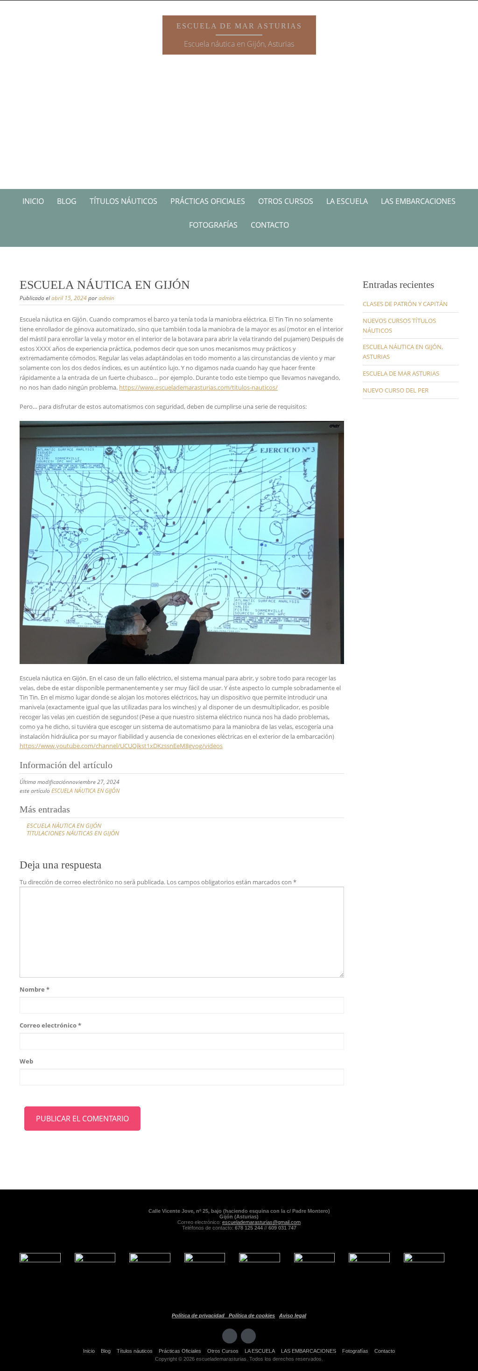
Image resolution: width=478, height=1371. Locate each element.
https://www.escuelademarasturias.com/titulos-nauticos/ (198, 387)
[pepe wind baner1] (204, 1273)
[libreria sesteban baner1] (149, 1273)
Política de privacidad (200, 1315)
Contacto (270, 225)
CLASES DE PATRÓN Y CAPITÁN (405, 304)
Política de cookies (252, 1315)
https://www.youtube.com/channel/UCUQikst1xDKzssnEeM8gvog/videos (121, 745)
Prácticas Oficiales (207, 201)
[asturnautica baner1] (369, 1273)
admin (106, 298)
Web (26, 1061)
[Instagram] (248, 1336)
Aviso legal (292, 1315)
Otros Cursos (285, 201)
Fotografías (213, 225)
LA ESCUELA (347, 201)
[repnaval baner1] (314, 1273)
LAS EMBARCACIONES (418, 201)
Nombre (34, 989)
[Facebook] (229, 1336)
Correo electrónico (50, 1025)
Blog (67, 201)
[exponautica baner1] (424, 1273)
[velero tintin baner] (40, 1273)
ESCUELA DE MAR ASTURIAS (401, 373)
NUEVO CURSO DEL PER (396, 390)
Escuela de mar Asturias (239, 26)
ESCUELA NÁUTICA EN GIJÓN (85, 791)
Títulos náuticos (123, 201)
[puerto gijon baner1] (259, 1273)
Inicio (33, 201)
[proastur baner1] (95, 1273)
